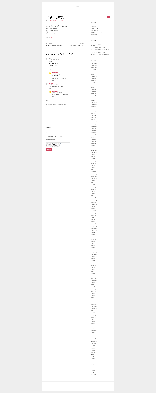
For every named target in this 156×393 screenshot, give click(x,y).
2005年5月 (93, 267)
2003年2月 (93, 326)
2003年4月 (93, 321)
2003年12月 (94, 304)
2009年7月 (93, 158)
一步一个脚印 (94, 343)
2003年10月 (94, 308)
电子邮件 (48, 127)
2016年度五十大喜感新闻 (96, 32)
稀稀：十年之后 (94, 30)
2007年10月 (94, 204)
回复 (50, 69)
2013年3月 (93, 96)
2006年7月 (93, 237)
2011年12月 (93, 108)
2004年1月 (93, 302)
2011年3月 (93, 117)
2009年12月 (94, 148)
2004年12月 (94, 278)
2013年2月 (93, 98)
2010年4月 (93, 139)
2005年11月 (94, 254)
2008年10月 (94, 178)
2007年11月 (94, 202)
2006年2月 (93, 247)
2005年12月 (94, 252)
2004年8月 (93, 286)
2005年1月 (93, 276)
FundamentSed (94, 44)
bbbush (51, 83)
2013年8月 (93, 85)
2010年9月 (93, 128)
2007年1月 (93, 224)
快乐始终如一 (94, 26)
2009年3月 (93, 167)
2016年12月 (94, 67)
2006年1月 (93, 250)
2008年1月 (93, 198)
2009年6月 (93, 161)
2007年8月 (93, 208)
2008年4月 (93, 191)
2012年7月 (93, 106)
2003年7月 (93, 315)
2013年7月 (93, 87)
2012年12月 (94, 102)
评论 (47, 106)
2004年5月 (93, 293)
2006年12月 (94, 226)
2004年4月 (93, 295)
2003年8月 (93, 312)
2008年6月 (93, 187)
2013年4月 (93, 93)
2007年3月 (93, 219)
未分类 (51, 37)
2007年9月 (93, 206)
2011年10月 (93, 111)
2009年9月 (93, 154)
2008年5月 (93, 189)
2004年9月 (93, 284)
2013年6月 (93, 89)
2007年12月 (94, 200)
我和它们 (93, 352)
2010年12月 (94, 122)
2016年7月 (93, 72)
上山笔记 (93, 345)
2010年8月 (93, 130)
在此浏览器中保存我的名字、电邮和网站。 (56, 136)
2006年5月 (93, 241)
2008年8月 (93, 182)
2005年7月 (93, 263)
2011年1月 (93, 119)
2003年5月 (93, 319)
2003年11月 (94, 306)
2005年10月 (94, 256)
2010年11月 (93, 124)
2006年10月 (94, 230)
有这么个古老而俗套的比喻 (54, 44)
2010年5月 (93, 137)
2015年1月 (93, 74)
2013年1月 (93, 100)
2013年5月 (93, 91)
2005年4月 (93, 269)
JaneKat (93, 54)
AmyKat (93, 47)
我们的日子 (93, 348)
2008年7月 (93, 184)
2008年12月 (94, 174)
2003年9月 (93, 310)
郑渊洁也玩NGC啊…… (103, 49)
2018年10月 (94, 65)
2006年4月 (93, 243)
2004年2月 (93, 300)
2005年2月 (93, 273)
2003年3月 (93, 323)
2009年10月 (94, 152)
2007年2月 (93, 221)
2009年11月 (94, 150)
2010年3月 (93, 141)
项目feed (93, 370)
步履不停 (93, 358)
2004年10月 (94, 282)
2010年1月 (93, 145)
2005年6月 (93, 265)
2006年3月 (93, 245)
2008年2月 (93, 195)
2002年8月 (93, 332)
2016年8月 (93, 69)
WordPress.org (94, 374)
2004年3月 (93, 297)
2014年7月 (93, 80)
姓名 (47, 122)
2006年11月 (94, 228)
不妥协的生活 (94, 34)
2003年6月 (93, 317)
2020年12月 (94, 63)
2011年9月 (93, 113)
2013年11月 (93, 82)
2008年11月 (94, 176)
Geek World (94, 341)
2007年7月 (93, 210)
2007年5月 (93, 215)
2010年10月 (94, 126)
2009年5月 (93, 163)
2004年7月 (93, 289)
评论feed (93, 372)
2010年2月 (93, 143)
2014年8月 (93, 78)
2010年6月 (93, 135)
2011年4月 (93, 115)
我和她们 (93, 350)
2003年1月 (93, 328)
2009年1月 (93, 171)
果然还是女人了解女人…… (77, 44)
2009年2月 (93, 169)
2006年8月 (93, 234)
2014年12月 (94, 76)
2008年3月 (93, 193)
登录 (92, 368)
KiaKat (92, 52)
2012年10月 (94, 104)
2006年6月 (93, 239)
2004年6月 (93, 291)
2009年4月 (93, 165)
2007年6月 (93, 213)
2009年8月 (93, 156)
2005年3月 (93, 271)
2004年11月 (94, 280)
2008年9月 (93, 180)
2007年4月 (93, 217)
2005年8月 (93, 260)
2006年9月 (93, 232)
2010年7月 (93, 132)
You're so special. (95, 28)
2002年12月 (94, 330)
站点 (47, 132)
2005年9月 (93, 258)
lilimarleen (61, 20)
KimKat (93, 49)
